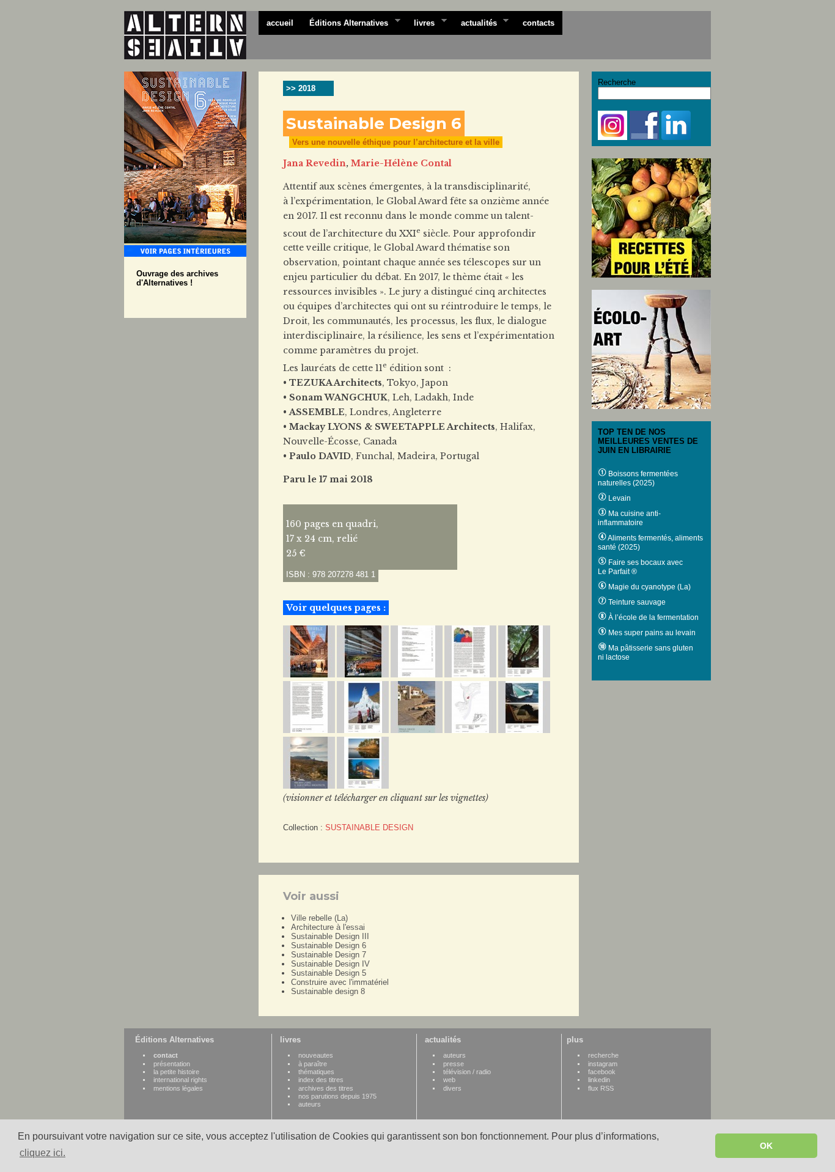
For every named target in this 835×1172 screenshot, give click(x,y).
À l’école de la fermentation (652, 617)
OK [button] (766, 1146)
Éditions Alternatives (344, 22)
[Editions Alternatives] (191, 35)
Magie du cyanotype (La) (648, 587)
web (449, 1079)
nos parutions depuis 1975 (337, 1096)
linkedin (599, 1079)
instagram (602, 1063)
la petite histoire (176, 1071)
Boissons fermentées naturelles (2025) (638, 478)
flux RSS (601, 1088)
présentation (171, 1063)
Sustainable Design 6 (328, 945)
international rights (180, 1079)
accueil (280, 23)
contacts (538, 23)
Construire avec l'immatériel (340, 982)
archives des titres (325, 1088)
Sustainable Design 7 (328, 954)
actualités (475, 22)
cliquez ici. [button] (42, 1153)
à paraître (312, 1063)
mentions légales (178, 1088)
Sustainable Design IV (330, 963)
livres (420, 22)
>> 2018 (300, 88)
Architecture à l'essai (328, 927)
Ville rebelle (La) (319, 918)
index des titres (321, 1079)
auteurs (309, 1104)
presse (453, 1063)
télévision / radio (467, 1071)
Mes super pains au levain (651, 632)
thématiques (316, 1071)
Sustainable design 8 (328, 991)
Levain (618, 498)
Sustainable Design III (330, 936)
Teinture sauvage (636, 602)
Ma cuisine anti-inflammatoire (629, 518)
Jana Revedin (314, 163)
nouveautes (315, 1055)
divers (452, 1088)
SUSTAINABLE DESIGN (369, 827)
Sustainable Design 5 (328, 973)
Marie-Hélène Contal (401, 163)
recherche (603, 1055)
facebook (602, 1071)
